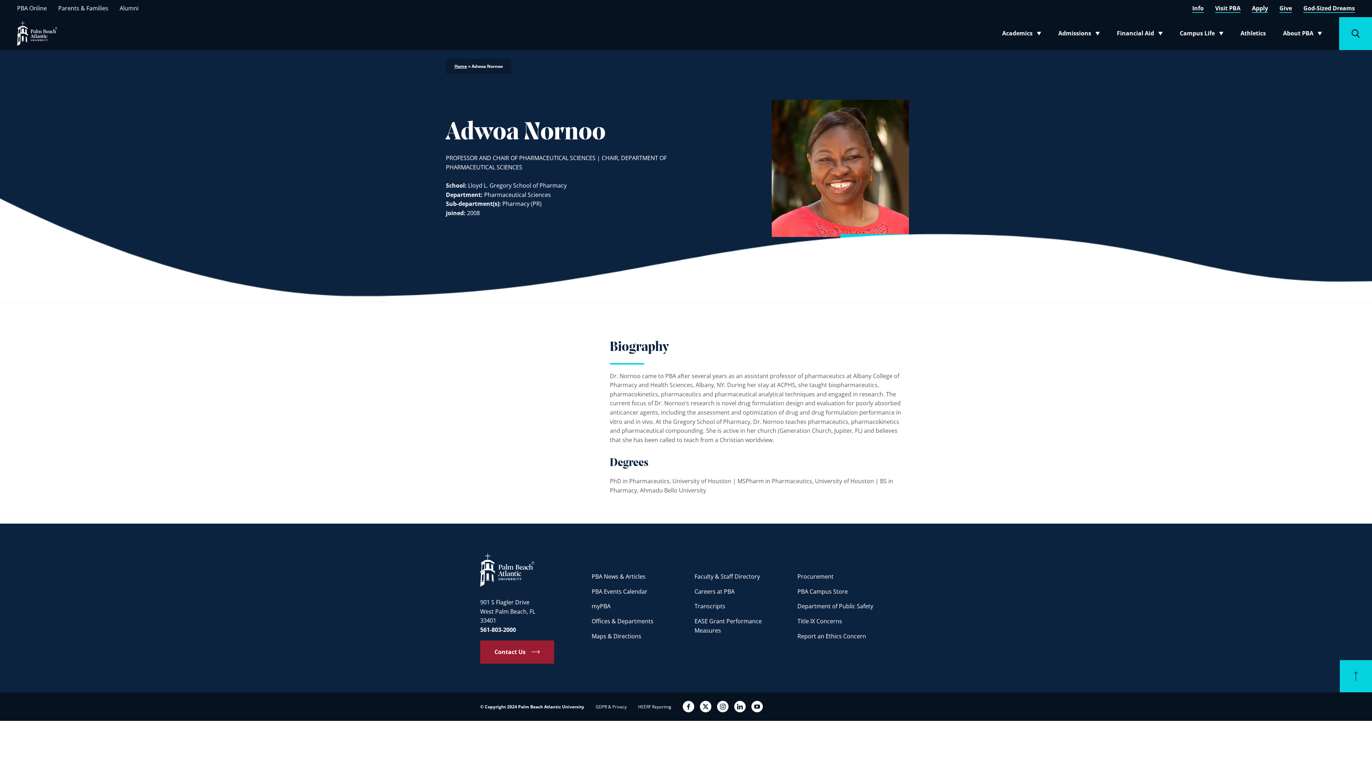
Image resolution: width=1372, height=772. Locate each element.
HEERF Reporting (654, 707)
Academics (1023, 34)
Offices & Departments (622, 621)
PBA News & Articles (619, 576)
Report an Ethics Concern (831, 636)
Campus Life (1203, 34)
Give (1285, 8)
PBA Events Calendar (619, 591)
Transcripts (710, 606)
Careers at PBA (715, 591)
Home (460, 66)
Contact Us (510, 652)
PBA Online (32, 8)
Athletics (1253, 33)
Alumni (129, 8)
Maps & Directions (616, 636)
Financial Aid (1140, 34)
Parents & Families (83, 8)
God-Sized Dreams (1329, 8)
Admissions (1081, 34)
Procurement (815, 576)
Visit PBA (1228, 8)
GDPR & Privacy (611, 707)
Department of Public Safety (835, 606)
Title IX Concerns (819, 621)
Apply (1260, 8)
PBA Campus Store (822, 591)
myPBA (601, 606)
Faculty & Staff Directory (727, 576)
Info (1198, 8)
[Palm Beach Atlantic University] (507, 569)
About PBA (1304, 34)
